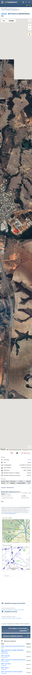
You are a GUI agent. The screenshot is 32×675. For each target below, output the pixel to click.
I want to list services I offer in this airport (11, 618)
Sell (30, 5)
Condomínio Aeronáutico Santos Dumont (13, 660)
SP (13, 8)
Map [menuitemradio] (4, 21)
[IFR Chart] (16, 558)
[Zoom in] (29, 25)
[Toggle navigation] (2, 2)
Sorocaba (5, 656)
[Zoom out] (29, 28)
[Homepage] (1, 8)
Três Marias (6, 664)
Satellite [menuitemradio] (11, 21)
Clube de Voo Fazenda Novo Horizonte (13, 647)
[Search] (23, 2)
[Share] (17, 453)
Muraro (5, 668)
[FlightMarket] (11, 2)
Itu (16, 8)
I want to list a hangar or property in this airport (13, 609)
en (29, 2)
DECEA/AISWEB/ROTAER (10, 513)
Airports (5, 8)
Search (10, 8)
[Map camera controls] (29, 446)
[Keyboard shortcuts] (7, 449)
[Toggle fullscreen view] (29, 20)
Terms (30, 449)
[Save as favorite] (12, 453)
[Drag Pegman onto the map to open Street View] (29, 34)
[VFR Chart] (16, 531)
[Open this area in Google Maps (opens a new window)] (3, 449)
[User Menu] (26, 2)
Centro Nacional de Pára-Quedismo (12, 672)
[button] (16, 488)
